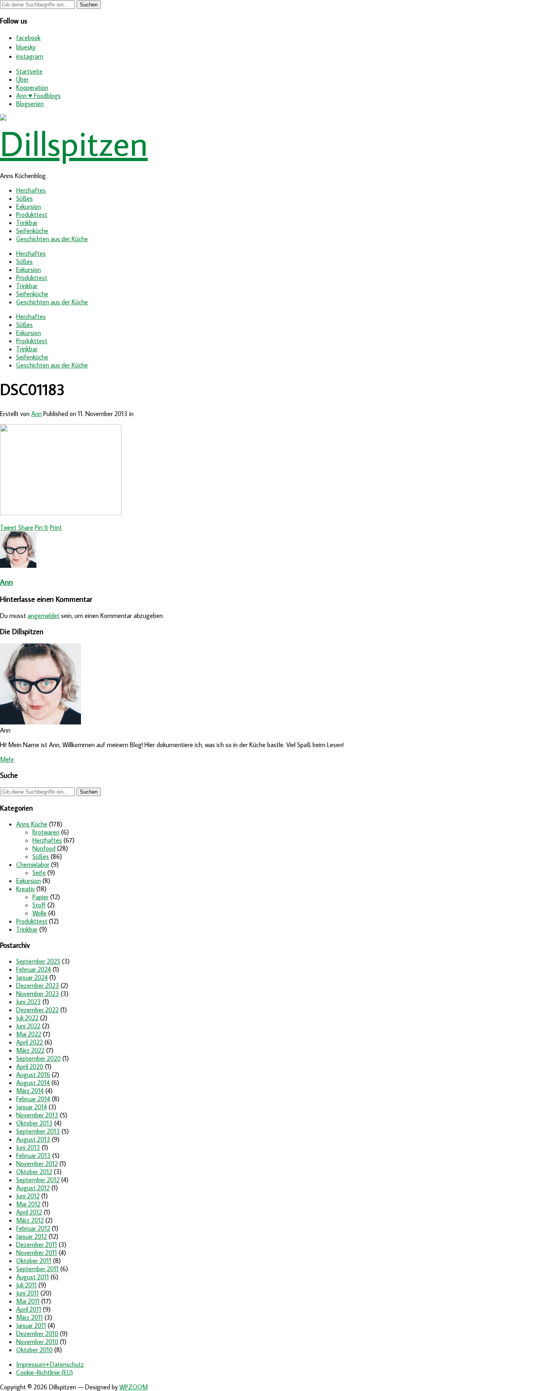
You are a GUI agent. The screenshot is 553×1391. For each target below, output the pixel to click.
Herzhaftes (31, 190)
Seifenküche (32, 231)
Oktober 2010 (34, 1350)
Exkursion (28, 206)
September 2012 (38, 1180)
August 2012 (33, 1188)
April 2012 (29, 1212)
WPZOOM (133, 1387)
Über (22, 79)
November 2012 (37, 1164)
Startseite (29, 71)
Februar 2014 (33, 1099)
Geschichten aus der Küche (52, 239)
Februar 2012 (33, 1228)
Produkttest (31, 214)
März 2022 (30, 1050)
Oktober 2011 (33, 1261)
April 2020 (29, 1066)
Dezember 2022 (37, 1010)
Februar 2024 (33, 969)
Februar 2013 (33, 1155)
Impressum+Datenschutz (50, 1364)
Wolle (39, 913)
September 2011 (37, 1269)
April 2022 (29, 1042)
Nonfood (43, 848)
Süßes (24, 198)
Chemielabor (32, 864)
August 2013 (33, 1139)
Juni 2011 (27, 1293)
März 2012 (30, 1220)
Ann (36, 414)
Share (25, 527)
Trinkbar (27, 223)
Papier (40, 897)
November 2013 (37, 1115)
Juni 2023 (28, 1002)
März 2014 (30, 1091)
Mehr (7, 759)
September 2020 (38, 1058)
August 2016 (33, 1074)
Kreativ (25, 889)
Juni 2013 (28, 1147)
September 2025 (38, 961)
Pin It (41, 527)
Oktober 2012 (34, 1172)
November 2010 (37, 1342)
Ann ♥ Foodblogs (38, 95)
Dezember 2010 (37, 1333)
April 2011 (28, 1309)
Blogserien (30, 104)
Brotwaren (46, 832)
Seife (39, 873)
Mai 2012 (28, 1204)
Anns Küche (31, 824)
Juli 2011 (26, 1285)
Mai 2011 (28, 1301)
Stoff (39, 905)
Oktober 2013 (34, 1123)
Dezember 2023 (37, 985)
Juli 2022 (27, 1018)
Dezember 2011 (36, 1244)
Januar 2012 (31, 1236)
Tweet (8, 527)
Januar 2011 (31, 1325)
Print (56, 527)
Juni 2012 (28, 1196)
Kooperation (32, 87)
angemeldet (44, 616)
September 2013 (38, 1131)
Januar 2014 (31, 1107)
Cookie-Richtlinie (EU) (44, 1372)
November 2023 (37, 994)
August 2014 (33, 1083)
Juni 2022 (28, 1026)
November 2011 (36, 1253)
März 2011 (29, 1317)
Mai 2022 (28, 1034)
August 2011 (32, 1277)
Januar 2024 (32, 977)
